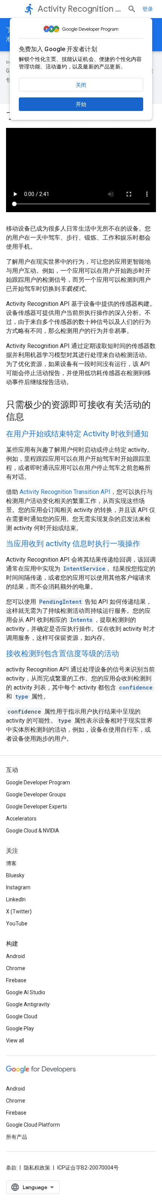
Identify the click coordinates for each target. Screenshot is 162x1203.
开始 (81, 104)
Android (15, 956)
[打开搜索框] (131, 9)
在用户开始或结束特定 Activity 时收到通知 (77, 434)
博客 (11, 863)
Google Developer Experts (36, 807)
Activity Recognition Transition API (65, 491)
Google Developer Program (38, 782)
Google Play (20, 1028)
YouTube (17, 923)
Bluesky (15, 875)
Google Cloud (21, 1016)
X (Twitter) (19, 911)
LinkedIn (16, 899)
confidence (136, 687)
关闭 (81, 85)
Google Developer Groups (36, 794)
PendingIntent (60, 601)
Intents (81, 619)
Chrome (15, 968)
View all (15, 1040)
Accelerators (21, 819)
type (21, 696)
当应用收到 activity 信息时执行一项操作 (73, 543)
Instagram (18, 887)
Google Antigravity (28, 1004)
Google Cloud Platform (33, 1125)
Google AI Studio (25, 992)
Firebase (16, 980)
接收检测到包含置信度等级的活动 (62, 653)
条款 (11, 1168)
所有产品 (16, 1137)
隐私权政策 (37, 1168)
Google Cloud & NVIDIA (32, 831)
